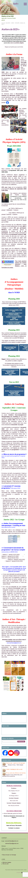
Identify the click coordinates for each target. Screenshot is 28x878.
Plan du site (5, 864)
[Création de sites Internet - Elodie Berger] (21, 872)
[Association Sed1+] (10, 3)
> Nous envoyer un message (9, 854)
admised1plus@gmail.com (12, 843)
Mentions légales (7, 862)
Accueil (3, 23)
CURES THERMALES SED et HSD (14, 769)
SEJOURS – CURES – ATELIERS (12, 23)
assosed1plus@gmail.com (11, 841)
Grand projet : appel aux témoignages (15, 763)
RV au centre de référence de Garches (16, 773)
